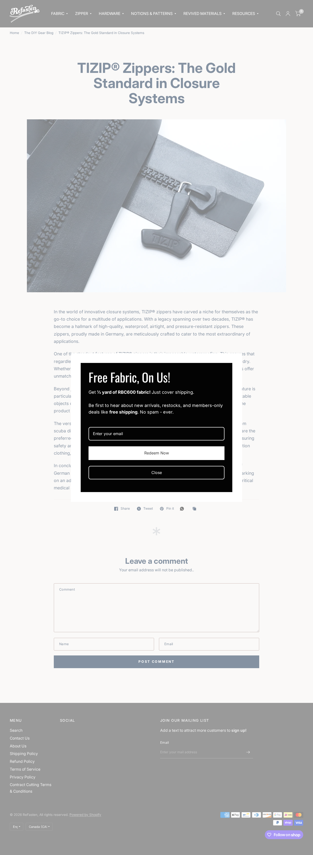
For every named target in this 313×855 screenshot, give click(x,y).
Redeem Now (156, 452)
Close (156, 472)
